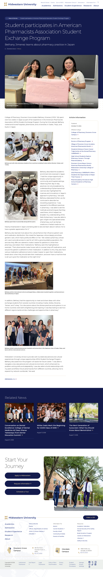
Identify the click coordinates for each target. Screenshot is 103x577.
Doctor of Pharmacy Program (81, 141)
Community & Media (59, 534)
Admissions (9, 528)
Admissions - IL (10, 379)
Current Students (58, 529)
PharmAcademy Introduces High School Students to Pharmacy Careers (82, 182)
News (19, 49)
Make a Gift (90, 517)
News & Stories (45, 2)
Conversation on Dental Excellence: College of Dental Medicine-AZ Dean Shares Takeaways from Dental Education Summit (17, 430)
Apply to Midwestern (22, 475)
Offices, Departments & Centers (38, 529)
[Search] (98, 2)
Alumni (55, 526)
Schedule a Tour (22, 492)
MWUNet (31, 534)
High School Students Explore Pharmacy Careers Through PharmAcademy (81, 158)
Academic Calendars (83, 526)
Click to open (81, 5)
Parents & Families (58, 536)
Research (9, 535)
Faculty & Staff (57, 531)
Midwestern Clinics (70, 2)
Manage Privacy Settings (81, 564)
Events (53, 2)
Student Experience (13, 531)
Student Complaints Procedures (72, 564)
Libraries (79, 538)
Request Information (22, 484)
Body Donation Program (84, 533)
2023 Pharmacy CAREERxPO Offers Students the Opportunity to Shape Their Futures (83, 175)
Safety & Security (82, 540)
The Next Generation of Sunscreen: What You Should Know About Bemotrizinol (81, 427)
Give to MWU (60, 2)
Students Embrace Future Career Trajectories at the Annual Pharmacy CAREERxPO (83, 151)
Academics (9, 524)
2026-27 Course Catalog (36, 531)
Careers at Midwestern (84, 535)
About (7, 539)
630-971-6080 (38, 553)
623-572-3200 (84, 552)
